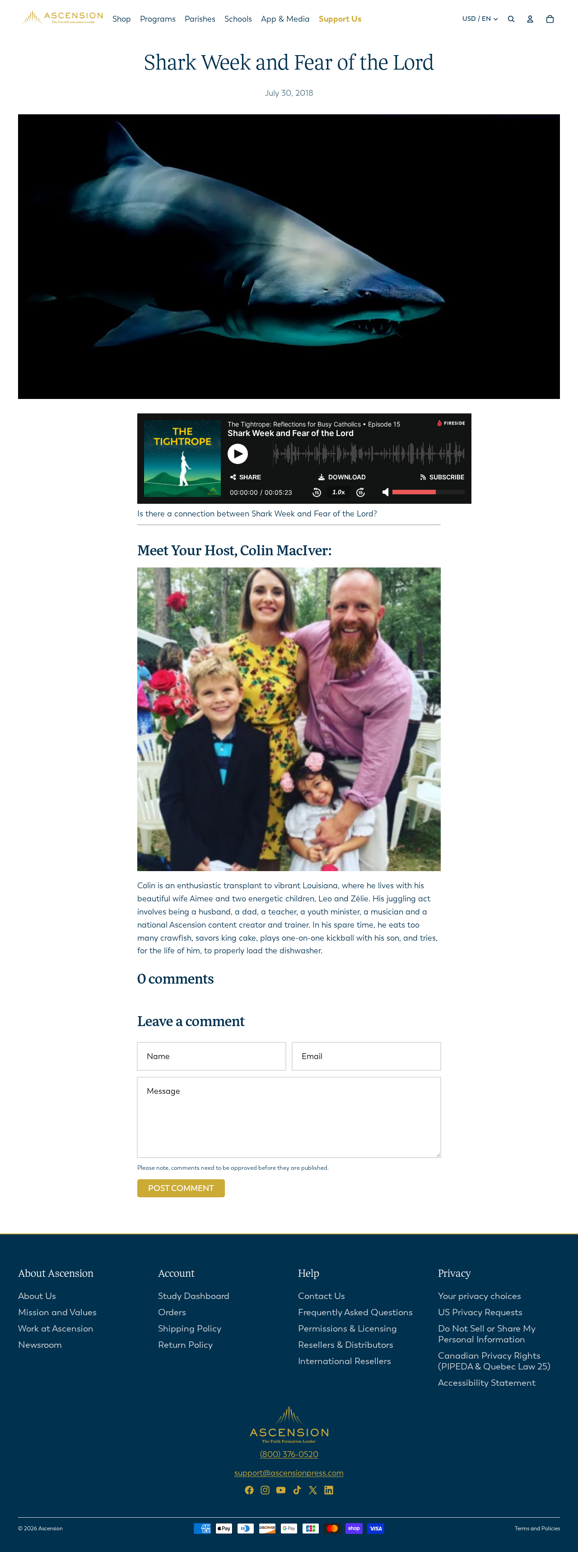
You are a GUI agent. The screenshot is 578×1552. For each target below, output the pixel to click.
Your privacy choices (479, 1296)
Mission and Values (57, 1312)
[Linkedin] (328, 1490)
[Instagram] (265, 1490)
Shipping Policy (189, 1328)
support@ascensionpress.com (289, 1473)
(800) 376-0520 (289, 1454)
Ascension (50, 1528)
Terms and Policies (537, 1528)
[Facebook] (249, 1490)
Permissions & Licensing (347, 1328)
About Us (37, 1296)
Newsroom (40, 1345)
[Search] (511, 19)
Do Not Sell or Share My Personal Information (487, 1334)
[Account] (530, 19)
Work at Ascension (55, 1328)
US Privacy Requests (480, 1312)
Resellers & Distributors (345, 1345)
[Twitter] (313, 1490)
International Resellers (344, 1361)
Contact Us (321, 1296)
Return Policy (185, 1345)
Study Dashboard (193, 1296)
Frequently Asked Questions (355, 1312)
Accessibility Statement (487, 1383)
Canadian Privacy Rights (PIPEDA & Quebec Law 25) (494, 1361)
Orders (172, 1312)
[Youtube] (280, 1490)
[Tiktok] (297, 1490)
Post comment (181, 1188)
